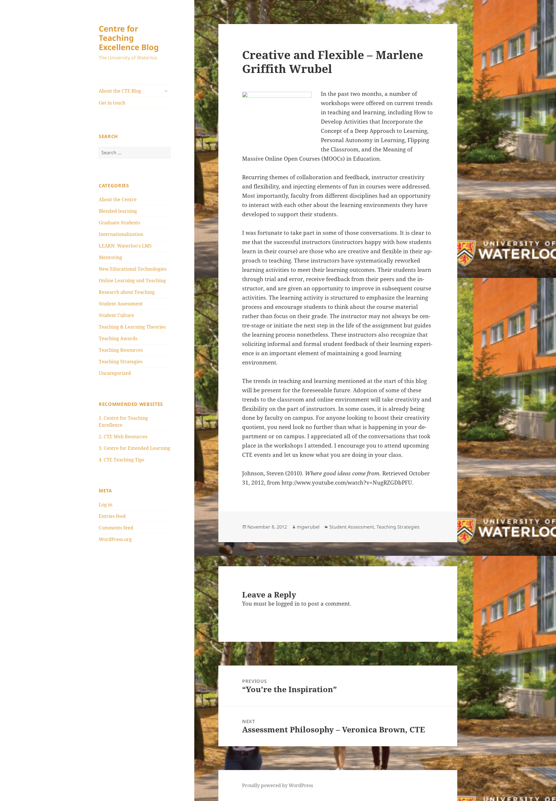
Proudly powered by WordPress (277, 785)
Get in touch (112, 103)
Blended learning (118, 211)
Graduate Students (119, 222)
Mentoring (110, 257)
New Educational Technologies (133, 269)
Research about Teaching (127, 292)
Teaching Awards (118, 338)
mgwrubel (308, 527)
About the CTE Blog (120, 91)
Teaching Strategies (120, 361)
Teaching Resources (121, 350)
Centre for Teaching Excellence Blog (129, 37)
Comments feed (116, 528)
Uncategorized (115, 373)
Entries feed (112, 516)
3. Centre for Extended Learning (134, 448)
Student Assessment (121, 303)
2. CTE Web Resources (123, 436)
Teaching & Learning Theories (132, 327)
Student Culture (116, 315)
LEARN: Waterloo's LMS (125, 246)
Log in (105, 504)
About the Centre (118, 199)
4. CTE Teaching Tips (121, 460)
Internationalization (121, 234)
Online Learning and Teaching (132, 280)
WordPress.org (115, 539)
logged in (288, 603)
